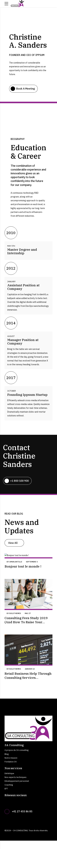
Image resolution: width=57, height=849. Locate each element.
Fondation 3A (11, 761)
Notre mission (11, 758)
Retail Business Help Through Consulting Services (28, 675)
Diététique (9, 773)
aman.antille (15, 562)
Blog (7, 754)
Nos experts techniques (15, 777)
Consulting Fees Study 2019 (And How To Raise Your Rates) (26, 622)
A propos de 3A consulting (16, 750)
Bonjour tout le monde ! (23, 566)
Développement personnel (17, 781)
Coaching (9, 785)
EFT (6, 788)
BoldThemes (15, 613)
